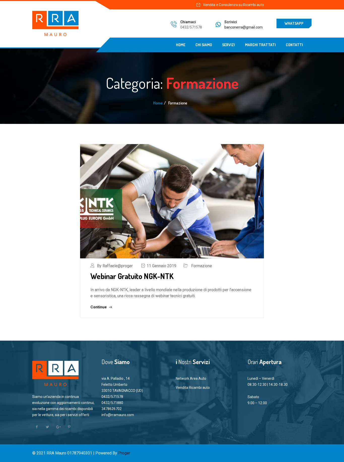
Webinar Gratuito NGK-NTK (132, 276)
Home (180, 44)
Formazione (201, 265)
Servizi (228, 44)
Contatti (294, 44)
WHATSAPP (294, 23)
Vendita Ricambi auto (193, 388)
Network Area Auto (191, 378)
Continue (99, 307)
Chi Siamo (203, 44)
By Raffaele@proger (115, 265)
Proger (124, 453)
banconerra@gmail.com (243, 27)
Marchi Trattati (260, 44)
